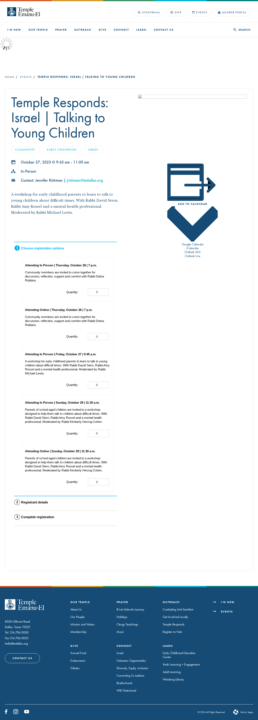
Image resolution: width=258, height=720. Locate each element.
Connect (121, 29)
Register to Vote (172, 632)
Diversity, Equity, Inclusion (132, 668)
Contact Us (164, 29)
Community (25, 149)
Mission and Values (82, 624)
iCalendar (192, 248)
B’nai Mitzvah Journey (130, 609)
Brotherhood (124, 683)
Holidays (122, 617)
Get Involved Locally (175, 617)
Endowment (77, 661)
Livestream (151, 12)
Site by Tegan (246, 712)
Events (201, 12)
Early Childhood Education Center (179, 655)
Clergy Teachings (127, 624)
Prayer (61, 29)
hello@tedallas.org (16, 643)
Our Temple (38, 29)
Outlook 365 (192, 252)
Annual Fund (78, 653)
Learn (141, 29)
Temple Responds (173, 624)
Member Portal (234, 12)
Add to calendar (192, 204)
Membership (78, 632)
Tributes (75, 668)
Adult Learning (172, 672)
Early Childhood (62, 149)
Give (178, 12)
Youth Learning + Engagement (181, 664)
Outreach (82, 29)
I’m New (14, 29)
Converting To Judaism (130, 675)
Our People (77, 617)
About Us (76, 609)
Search (244, 29)
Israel (93, 149)
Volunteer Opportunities (131, 661)
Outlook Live (192, 256)
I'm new (228, 602)
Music (120, 632)
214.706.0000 (19, 632)
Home (9, 77)
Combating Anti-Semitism (178, 609)
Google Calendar (193, 244)
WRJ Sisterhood (126, 690)
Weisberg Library (173, 679)
